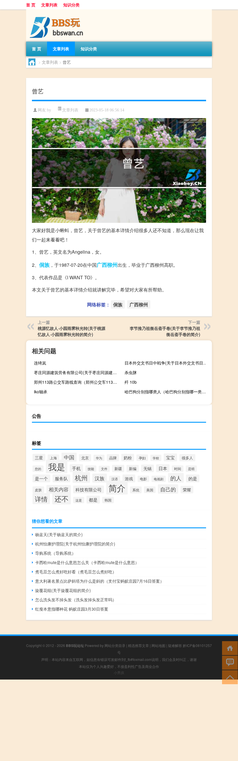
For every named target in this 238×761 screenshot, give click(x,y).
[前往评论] (228, 662)
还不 (61, 498)
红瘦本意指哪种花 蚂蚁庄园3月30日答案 (71, 609)
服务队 (61, 478)
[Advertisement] (119, 720)
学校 (156, 458)
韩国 (107, 500)
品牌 (113, 457)
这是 (78, 500)
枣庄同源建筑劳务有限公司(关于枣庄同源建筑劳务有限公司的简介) (77, 372)
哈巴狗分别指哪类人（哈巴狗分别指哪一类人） (167, 391)
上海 (53, 457)
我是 (56, 466)
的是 (192, 478)
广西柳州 (107, 265)
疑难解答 (175, 645)
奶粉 (128, 457)
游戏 (129, 478)
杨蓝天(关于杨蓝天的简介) (59, 534)
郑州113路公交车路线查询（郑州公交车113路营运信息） (77, 382)
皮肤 (38, 489)
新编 (132, 468)
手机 (76, 468)
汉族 (99, 478)
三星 (39, 457)
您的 (38, 468)
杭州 (81, 477)
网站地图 (158, 645)
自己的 (168, 489)
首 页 (30, 5)
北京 (85, 457)
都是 (93, 500)
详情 (41, 498)
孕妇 (142, 457)
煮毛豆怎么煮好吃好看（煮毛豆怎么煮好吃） (75, 572)
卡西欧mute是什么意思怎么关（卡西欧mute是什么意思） (87, 562)
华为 (99, 458)
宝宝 (170, 457)
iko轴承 (40, 391)
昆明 (191, 468)
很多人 (187, 457)
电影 (143, 478)
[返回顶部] (228, 676)
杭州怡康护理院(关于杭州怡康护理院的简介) (75, 544)
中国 (69, 457)
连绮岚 (40, 363)
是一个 (41, 478)
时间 (177, 468)
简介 (117, 487)
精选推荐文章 (138, 645)
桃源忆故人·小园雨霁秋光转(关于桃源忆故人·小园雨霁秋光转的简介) (71, 331)
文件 (104, 469)
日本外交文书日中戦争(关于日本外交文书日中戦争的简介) (167, 363)
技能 (91, 468)
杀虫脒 (131, 372)
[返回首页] (228, 647)
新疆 (118, 468)
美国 (149, 489)
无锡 (147, 468)
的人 (175, 478)
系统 (135, 489)
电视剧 (158, 478)
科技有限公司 (88, 489)
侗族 (44, 265)
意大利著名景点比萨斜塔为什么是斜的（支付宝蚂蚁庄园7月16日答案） (99, 581)
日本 (162, 468)
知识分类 (71, 5)
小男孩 (119, 672)
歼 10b (131, 382)
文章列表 (49, 5)
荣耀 (187, 489)
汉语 (114, 478)
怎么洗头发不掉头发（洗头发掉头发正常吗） (75, 599)
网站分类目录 (114, 645)
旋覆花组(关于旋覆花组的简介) (63, 590)
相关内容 (58, 489)
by (49, 110)
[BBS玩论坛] (56, 11)
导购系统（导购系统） (55, 553)
